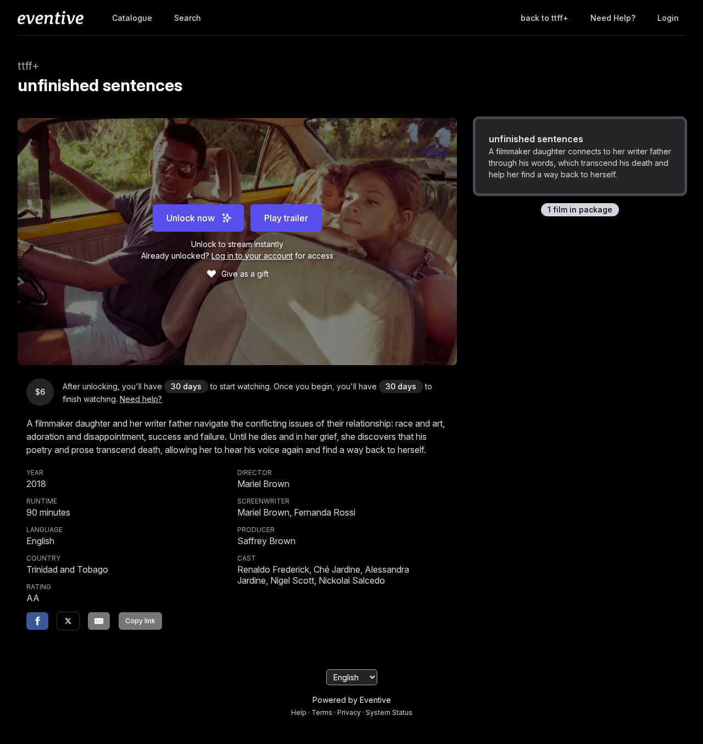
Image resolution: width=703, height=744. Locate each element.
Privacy (349, 712)
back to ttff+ (544, 18)
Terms (321, 712)
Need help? (612, 18)
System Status (389, 712)
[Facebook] (37, 621)
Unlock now (190, 217)
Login (668, 18)
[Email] (99, 621)
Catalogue (132, 18)
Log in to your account (252, 255)
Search (187, 18)
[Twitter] (68, 621)
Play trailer (286, 217)
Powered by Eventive (352, 699)
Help (298, 712)
